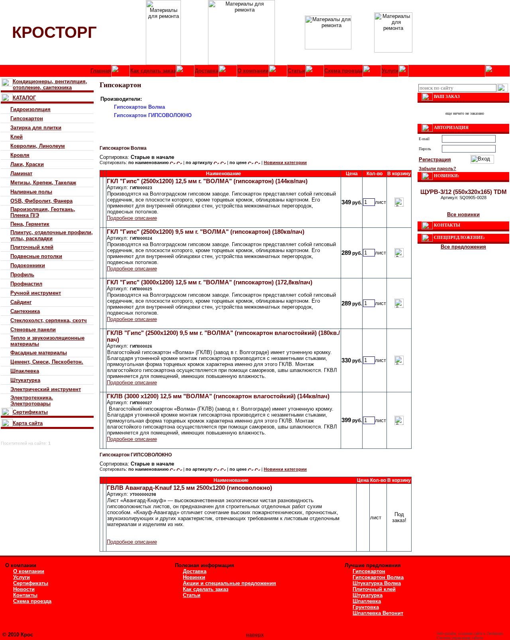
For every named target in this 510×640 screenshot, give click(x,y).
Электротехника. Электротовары (31, 401)
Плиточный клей (31, 247)
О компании (253, 71)
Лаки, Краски (27, 164)
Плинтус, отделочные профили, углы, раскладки (51, 235)
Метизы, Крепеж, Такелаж (43, 183)
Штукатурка (25, 380)
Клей (16, 137)
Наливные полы (31, 192)
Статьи (296, 71)
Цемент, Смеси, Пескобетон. (46, 362)
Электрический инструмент (45, 389)
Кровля (19, 155)
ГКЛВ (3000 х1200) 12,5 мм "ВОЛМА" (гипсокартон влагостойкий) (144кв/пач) (218, 396)
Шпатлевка (367, 601)
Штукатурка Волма (377, 583)
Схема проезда (343, 71)
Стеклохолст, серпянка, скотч (48, 320)
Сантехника (25, 311)
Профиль (22, 275)
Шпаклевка (24, 371)
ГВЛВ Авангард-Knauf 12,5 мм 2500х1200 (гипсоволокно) (189, 487)
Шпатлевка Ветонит (378, 613)
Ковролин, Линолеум (37, 146)
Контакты (25, 595)
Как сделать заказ (153, 71)
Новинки (194, 577)
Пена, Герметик (29, 224)
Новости (24, 589)
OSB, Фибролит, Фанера (41, 201)
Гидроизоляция (30, 109)
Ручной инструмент (35, 293)
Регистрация (435, 159)
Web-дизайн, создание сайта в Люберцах (470, 633)
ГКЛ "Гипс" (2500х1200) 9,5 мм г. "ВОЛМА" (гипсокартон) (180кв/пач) (205, 231)
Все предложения (463, 247)
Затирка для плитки (35, 128)
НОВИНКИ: (446, 175)
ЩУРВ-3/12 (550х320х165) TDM (463, 191)
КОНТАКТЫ (447, 225)
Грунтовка (366, 607)
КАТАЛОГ (24, 98)
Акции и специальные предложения (229, 583)
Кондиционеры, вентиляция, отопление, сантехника (50, 84)
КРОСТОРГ (54, 32)
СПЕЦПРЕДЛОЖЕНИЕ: (459, 237)
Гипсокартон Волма (139, 107)
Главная (100, 71)
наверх (255, 635)
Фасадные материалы (38, 353)
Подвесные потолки (36, 256)
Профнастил (26, 284)
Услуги (390, 71)
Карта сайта (28, 423)
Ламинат (21, 173)
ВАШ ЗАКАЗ (447, 96)
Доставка (206, 71)
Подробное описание (132, 218)
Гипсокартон (26, 118)
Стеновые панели (33, 330)
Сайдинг (20, 302)
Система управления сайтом (460, 638)
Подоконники (27, 265)
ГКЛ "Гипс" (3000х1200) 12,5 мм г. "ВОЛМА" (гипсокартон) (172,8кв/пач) (209, 282)
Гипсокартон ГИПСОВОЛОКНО (153, 115)
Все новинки (463, 214)
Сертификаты (30, 412)
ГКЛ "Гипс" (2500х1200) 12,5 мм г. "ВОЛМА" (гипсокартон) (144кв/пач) (207, 181)
